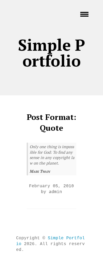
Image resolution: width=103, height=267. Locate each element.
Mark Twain (40, 171)
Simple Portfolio (51, 52)
